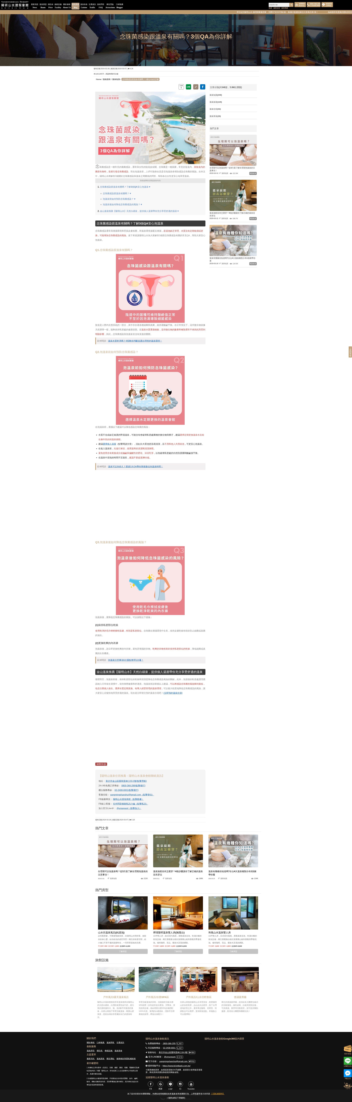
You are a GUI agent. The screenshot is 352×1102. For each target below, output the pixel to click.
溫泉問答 (100, 6)
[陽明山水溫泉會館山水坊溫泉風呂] (123, 913)
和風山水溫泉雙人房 (219, 932)
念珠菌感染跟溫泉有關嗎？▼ (117, 193)
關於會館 (67, 6)
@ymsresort (170, 1057)
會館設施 (58, 6)
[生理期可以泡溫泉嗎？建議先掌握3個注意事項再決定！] (123, 851)
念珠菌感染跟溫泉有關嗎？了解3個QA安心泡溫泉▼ (125, 187)
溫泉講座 (75, 6)
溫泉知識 (116, 79)
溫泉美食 (83, 6)
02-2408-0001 (169, 1048)
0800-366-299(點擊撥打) (133, 785)
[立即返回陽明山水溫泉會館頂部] (348, 1085)
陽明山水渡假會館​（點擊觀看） (128, 799)
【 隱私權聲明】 (218, 1094)
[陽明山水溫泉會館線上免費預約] (300, 4)
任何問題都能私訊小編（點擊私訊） (130, 804)
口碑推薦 (119, 6)
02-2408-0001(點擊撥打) (126, 790)
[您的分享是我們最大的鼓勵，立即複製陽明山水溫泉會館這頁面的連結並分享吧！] (196, 87)
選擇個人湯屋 (109, 444)
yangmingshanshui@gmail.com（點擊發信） (132, 795)
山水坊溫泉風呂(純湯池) (111, 932)
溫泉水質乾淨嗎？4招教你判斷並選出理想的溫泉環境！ (135, 341)
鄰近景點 (110, 6)
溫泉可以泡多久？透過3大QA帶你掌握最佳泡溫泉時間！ (135, 466)
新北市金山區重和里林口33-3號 (173, 1052)
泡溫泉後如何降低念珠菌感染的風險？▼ (122, 204)
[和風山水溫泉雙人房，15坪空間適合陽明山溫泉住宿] (233, 913)
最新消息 (34, 6)
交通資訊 (92, 6)
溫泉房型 (43, 6)
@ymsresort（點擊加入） (129, 808)
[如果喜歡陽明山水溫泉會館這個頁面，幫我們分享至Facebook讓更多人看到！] (202, 87)
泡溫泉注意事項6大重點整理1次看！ (126, 660)
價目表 (50, 6)
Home (98, 79)
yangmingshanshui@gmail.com (173, 1061)
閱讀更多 (253, 173)
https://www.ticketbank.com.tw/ (176, 1066)
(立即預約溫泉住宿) (172, 693)
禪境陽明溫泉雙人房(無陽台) (169, 932)
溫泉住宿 (276, 8)
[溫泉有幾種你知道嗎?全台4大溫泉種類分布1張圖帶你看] (233, 851)
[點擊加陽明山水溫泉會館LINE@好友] (327, 4)
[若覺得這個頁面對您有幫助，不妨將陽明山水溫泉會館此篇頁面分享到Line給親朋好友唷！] (188, 87)
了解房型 (123, 951)
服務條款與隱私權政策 (126, 1059)
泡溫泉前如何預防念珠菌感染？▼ (119, 199)
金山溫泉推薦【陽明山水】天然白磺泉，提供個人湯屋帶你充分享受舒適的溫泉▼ (139, 211)
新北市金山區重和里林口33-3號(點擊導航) (126, 781)
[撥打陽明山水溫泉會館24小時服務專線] (314, 4)
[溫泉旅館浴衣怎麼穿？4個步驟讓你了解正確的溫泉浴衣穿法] (178, 851)
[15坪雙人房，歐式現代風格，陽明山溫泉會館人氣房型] (178, 913)
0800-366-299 (169, 1043)
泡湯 (270, 8)
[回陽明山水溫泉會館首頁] (15, 5)
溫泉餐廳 (284, 8)
